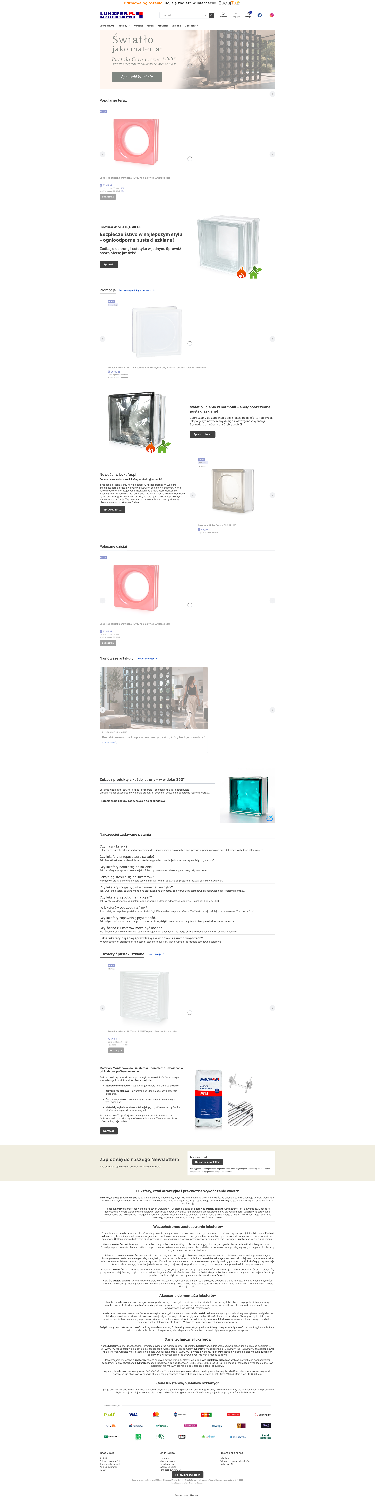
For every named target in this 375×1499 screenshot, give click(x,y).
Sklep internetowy (186, 1495)
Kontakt (103, 1458)
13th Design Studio (193, 1483)
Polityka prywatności (110, 1461)
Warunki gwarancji (108, 1467)
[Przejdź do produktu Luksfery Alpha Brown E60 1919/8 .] (232, 490)
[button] (211, 15)
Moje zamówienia (168, 1461)
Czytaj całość (109, 742)
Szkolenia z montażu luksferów (235, 1461)
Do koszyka (108, 196)
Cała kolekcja (154, 954)
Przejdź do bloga (145, 658)
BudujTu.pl (225, 1464)
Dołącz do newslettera (207, 1162)
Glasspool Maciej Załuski (173, 1480)
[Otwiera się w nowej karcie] (259, 15)
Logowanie (165, 1458)
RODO (103, 1470)
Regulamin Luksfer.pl (110, 1464)
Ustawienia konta (168, 1467)
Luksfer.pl (151, 1480)
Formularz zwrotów (169, 1470)
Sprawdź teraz (203, 434)
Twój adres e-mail (198, 1157)
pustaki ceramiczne (114, 732)
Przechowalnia (167, 1464)
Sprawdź (108, 264)
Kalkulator (224, 1458)
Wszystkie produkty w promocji (135, 290)
